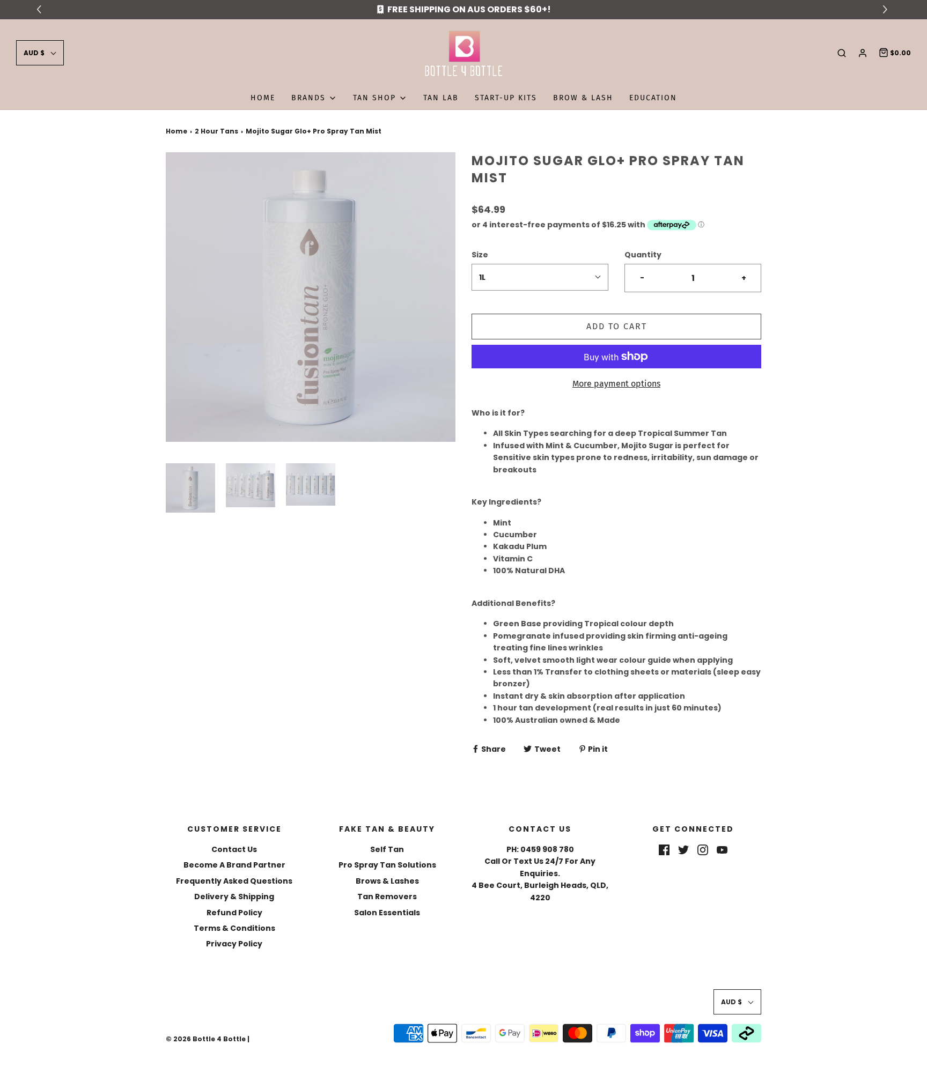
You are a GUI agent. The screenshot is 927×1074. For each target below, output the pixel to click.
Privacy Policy (234, 943)
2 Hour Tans (216, 131)
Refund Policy (234, 912)
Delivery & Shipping (234, 896)
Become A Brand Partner (234, 865)
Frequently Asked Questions (234, 881)
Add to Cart (616, 326)
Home (263, 97)
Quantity (642, 254)
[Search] (841, 53)
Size (480, 254)
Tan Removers (387, 896)
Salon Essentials (387, 912)
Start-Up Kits (506, 97)
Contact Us (234, 849)
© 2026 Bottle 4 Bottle (206, 1038)
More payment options (616, 384)
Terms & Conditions (234, 928)
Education (653, 97)
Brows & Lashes (387, 881)
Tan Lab (441, 97)
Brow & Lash (583, 97)
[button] (40, 52)
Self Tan (387, 849)
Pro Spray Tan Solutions (387, 865)
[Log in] (862, 53)
